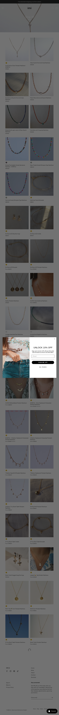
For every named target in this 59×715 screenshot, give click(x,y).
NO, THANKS (43, 367)
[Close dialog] (55, 339)
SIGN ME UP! (43, 362)
